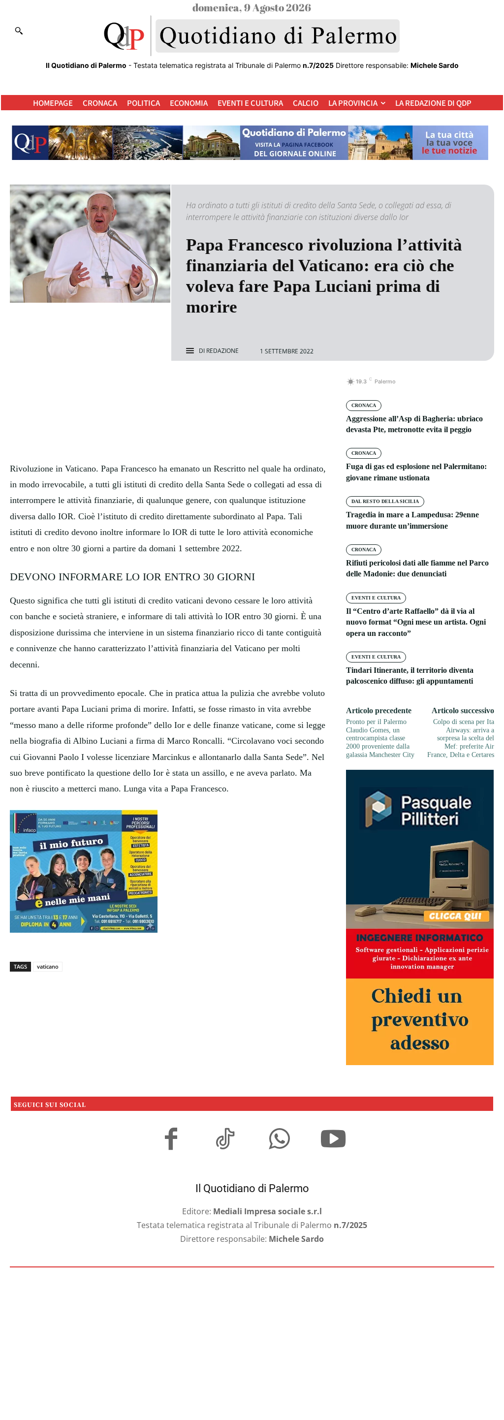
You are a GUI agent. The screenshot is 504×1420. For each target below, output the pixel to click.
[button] (19, 30)
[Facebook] (134, 387)
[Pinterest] (179, 387)
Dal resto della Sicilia (385, 501)
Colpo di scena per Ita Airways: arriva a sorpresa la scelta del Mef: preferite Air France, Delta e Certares (460, 738)
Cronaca (363, 405)
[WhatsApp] (202, 387)
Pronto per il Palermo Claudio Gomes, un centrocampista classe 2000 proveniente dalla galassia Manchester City (380, 738)
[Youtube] (333, 1140)
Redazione (222, 350)
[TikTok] (225, 1140)
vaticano (48, 966)
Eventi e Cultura (376, 597)
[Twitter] (156, 387)
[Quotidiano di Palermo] (252, 36)
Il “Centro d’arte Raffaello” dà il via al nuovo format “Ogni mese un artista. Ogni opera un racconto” (416, 622)
